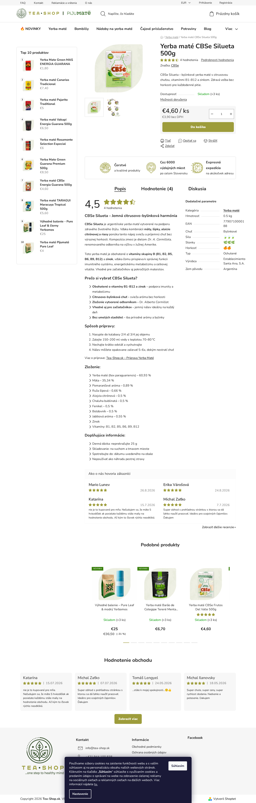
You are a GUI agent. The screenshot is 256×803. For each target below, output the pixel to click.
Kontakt (38, 3)
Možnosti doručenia (173, 99)
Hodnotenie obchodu (128, 660)
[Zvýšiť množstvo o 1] (231, 114)
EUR (184, 3)
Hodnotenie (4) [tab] (157, 189)
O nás (88, 3)
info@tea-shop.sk (97, 748)
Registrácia (225, 3)
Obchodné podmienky (146, 747)
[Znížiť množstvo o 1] (212, 114)
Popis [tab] (120, 189)
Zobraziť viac (128, 719)
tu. (96, 784)
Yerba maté (231, 210)
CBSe (175, 65)
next (233, 604)
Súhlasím (177, 766)
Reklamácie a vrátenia (64, 3)
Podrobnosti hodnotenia (217, 60)
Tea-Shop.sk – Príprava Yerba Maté (130, 358)
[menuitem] (30, 28)
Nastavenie (80, 794)
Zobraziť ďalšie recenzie (218, 527)
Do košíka (198, 127)
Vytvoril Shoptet (224, 799)
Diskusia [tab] (197, 189)
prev (88, 604)
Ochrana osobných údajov (149, 752)
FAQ (23, 3)
